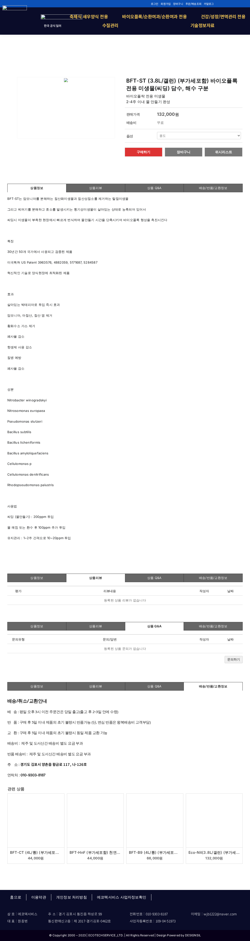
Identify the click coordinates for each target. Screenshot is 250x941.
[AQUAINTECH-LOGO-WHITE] (61, 16)
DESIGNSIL (193, 935)
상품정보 (36, 188)
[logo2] (14, 7)
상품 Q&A (154, 188)
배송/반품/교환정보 (213, 188)
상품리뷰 (95, 188)
